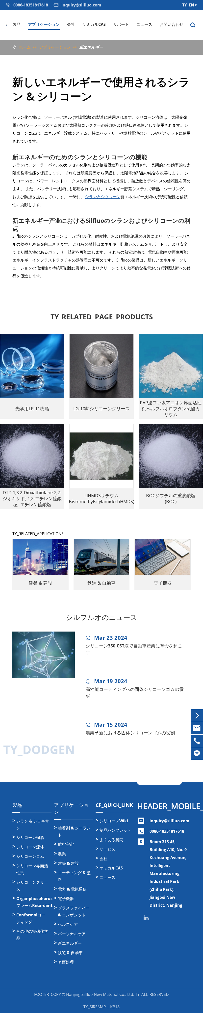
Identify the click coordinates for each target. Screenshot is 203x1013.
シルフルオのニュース (101, 617)
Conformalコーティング (30, 918)
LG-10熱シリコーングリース (101, 409)
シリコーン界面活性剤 (32, 869)
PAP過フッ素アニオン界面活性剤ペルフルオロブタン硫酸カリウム (171, 408)
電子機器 (163, 583)
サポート (121, 24)
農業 (62, 854)
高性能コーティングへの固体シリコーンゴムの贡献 (135, 692)
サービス (107, 849)
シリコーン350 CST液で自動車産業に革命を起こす (134, 649)
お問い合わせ (171, 24)
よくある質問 (111, 839)
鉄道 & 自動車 (101, 583)
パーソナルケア (72, 934)
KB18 (115, 1007)
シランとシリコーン (102, 196)
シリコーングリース (32, 885)
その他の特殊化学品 (32, 935)
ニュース (144, 24)
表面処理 (66, 962)
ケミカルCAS (94, 24)
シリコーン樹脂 (30, 837)
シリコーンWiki (114, 821)
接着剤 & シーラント (74, 831)
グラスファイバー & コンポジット (74, 911)
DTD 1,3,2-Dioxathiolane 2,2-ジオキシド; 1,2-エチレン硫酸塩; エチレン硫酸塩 (32, 498)
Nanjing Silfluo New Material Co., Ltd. (100, 994)
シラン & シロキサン (32, 824)
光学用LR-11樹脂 (32, 409)
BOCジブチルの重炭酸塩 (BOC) (170, 498)
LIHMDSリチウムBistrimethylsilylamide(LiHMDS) (101, 498)
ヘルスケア (68, 924)
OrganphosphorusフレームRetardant (33, 902)
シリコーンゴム (30, 856)
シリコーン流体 (30, 847)
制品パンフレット (115, 830)
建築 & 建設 (40, 583)
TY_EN (188, 5)
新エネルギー (91, 47)
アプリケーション (44, 24)
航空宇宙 (66, 844)
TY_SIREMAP (94, 1007)
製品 (17, 24)
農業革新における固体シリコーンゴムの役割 (130, 733)
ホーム (25, 47)
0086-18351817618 (167, 831)
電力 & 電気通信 (72, 889)
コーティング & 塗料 (74, 876)
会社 (71, 24)
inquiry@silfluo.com (169, 821)
